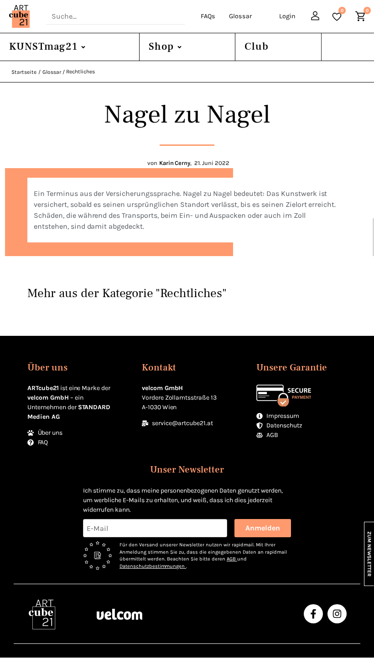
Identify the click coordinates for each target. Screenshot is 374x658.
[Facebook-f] (313, 613)
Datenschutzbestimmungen (152, 566)
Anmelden (262, 528)
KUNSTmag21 (43, 46)
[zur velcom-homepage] (119, 614)
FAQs (208, 16)
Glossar (240, 16)
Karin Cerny (175, 162)
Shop (161, 46)
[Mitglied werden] (316, 17)
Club (256, 46)
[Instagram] (337, 613)
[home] (23, 16)
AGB (232, 559)
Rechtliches (80, 71)
